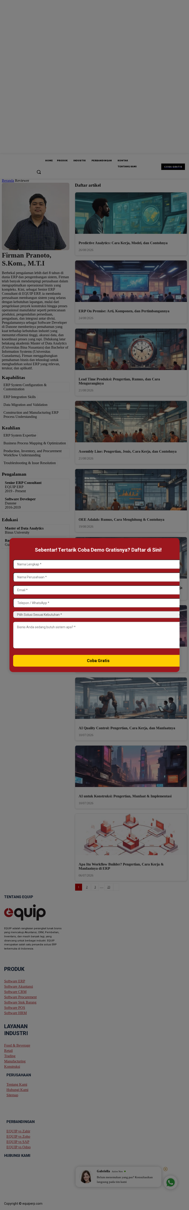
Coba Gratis (98, 660)
